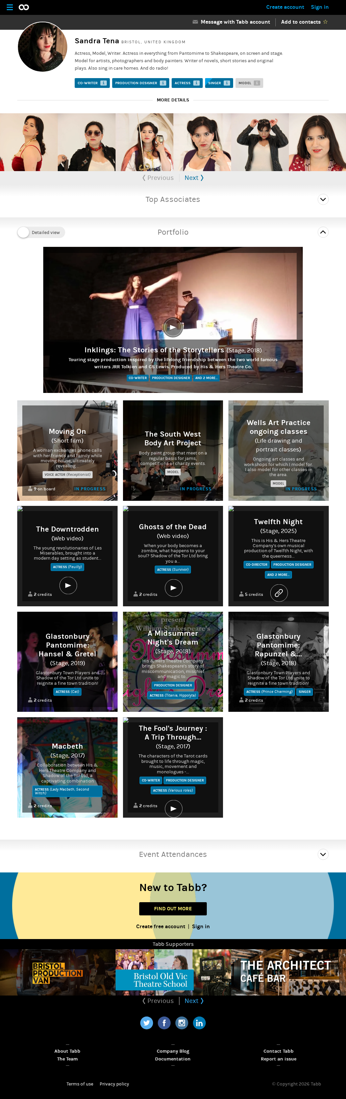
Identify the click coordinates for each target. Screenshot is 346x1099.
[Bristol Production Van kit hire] (58, 972)
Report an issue (278, 1059)
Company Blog (173, 1051)
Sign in (320, 7)
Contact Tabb (279, 1051)
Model (248, 83)
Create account (285, 7)
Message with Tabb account (234, 22)
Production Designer (139, 83)
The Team (67, 1059)
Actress (186, 83)
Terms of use (80, 1084)
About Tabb (67, 1051)
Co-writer (91, 83)
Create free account (160, 926)
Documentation (173, 1059)
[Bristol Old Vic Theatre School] (173, 972)
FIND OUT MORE (173, 909)
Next (192, 178)
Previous (160, 178)
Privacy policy (114, 1084)
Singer (218, 83)
